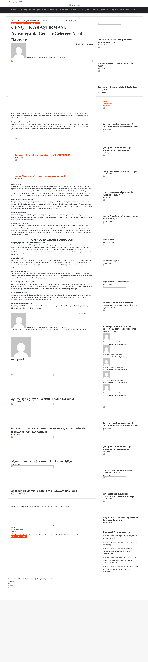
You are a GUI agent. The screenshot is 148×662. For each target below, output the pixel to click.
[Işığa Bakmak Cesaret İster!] (114, 266)
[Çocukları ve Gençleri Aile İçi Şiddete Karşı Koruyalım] (109, 71)
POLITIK (115, 10)
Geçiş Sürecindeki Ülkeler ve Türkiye (120, 171)
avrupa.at (30, 57)
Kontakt (10, 585)
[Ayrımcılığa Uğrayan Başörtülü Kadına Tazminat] (32, 375)
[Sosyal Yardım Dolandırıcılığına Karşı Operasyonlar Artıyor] (114, 502)
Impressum (11, 581)
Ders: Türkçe (108, 239)
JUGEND (73, 10)
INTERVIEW (64, 10)
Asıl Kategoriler (21, 21)
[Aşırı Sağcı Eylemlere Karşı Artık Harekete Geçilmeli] (32, 467)
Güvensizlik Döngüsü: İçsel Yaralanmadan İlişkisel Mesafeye (118, 495)
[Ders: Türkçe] (114, 224)
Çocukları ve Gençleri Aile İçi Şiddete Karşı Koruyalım (117, 88)
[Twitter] (0, 599)
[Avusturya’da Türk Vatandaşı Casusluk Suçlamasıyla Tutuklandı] (114, 310)
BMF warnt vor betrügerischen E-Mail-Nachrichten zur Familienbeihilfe (120, 125)
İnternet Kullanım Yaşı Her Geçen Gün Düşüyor (115, 64)
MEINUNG (95, 10)
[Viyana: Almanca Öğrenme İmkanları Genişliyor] (32, 437)
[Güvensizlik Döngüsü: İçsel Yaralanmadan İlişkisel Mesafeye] (114, 478)
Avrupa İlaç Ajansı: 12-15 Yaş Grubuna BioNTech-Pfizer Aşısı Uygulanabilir (120, 569)
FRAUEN (32, 10)
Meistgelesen (107, 103)
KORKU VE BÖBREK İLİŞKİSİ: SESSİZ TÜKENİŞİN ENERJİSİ (118, 193)
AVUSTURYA (15, 23)
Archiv (10, 588)
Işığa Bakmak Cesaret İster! (116, 281)
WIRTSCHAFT (130, 10)
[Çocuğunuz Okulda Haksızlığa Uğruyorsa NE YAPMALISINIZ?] (26, 139)
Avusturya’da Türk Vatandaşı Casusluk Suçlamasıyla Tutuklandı (119, 327)
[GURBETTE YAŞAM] (114, 245)
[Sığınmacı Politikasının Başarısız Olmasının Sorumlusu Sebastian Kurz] (114, 287)
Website (14, 532)
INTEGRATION (53, 10)
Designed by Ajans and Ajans (47, 579)
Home (13, 21)
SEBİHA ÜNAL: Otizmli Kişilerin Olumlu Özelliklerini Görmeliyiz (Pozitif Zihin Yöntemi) (119, 560)
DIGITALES (23, 10)
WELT (122, 10)
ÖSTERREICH (105, 10)
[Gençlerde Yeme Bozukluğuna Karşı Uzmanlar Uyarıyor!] (109, 24)
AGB (9, 583)
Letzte (105, 101)
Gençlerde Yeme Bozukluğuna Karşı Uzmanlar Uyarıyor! (115, 41)
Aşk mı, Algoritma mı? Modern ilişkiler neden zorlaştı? (40, 176)
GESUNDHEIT (41, 10)
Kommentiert (107, 105)
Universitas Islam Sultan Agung (113, 342)
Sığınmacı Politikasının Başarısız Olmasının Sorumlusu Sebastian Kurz (120, 304)
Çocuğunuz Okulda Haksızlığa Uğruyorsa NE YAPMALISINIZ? (42, 155)
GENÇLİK (27, 23)
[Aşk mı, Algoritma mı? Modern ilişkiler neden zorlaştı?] (26, 160)
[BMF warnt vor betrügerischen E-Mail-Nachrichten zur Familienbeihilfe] (114, 108)
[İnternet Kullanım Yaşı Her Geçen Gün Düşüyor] (109, 47)
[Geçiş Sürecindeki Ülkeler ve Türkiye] (114, 155)
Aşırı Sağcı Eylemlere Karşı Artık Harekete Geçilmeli (44, 491)
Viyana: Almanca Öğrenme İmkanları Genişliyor (42, 461)
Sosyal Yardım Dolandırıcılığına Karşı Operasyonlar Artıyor (120, 518)
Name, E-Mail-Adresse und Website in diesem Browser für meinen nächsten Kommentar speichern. (46, 534)
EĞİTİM (22, 23)
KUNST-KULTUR (84, 10)
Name (13, 527)
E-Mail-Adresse (17, 530)
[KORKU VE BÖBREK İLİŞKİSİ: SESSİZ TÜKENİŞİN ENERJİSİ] (114, 177)
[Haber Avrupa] (74, 5)
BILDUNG (14, 10)
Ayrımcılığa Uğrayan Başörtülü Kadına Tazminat (42, 399)
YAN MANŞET (35, 23)
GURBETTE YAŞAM (111, 260)
